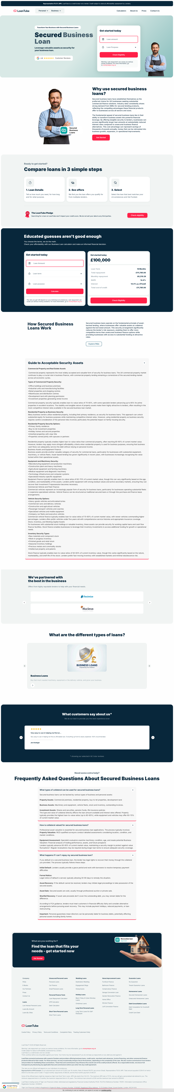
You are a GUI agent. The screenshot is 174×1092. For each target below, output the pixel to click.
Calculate (54, 291)
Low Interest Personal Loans (32, 1005)
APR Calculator (54, 1002)
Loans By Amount (28, 1009)
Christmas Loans (81, 1003)
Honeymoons (80, 989)
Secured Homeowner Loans (138, 995)
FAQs (24, 982)
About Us (134, 11)
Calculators (121, 11)
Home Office (106, 999)
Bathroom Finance (108, 985)
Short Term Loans (55, 1015)
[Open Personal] (47, 10)
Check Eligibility (119, 55)
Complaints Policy (66, 1032)
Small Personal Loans (56, 989)
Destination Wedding (82, 982)
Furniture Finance (108, 982)
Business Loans (39, 675)
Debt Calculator (54, 1005)
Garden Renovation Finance (111, 996)
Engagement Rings (82, 985)
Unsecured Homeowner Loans (139, 998)
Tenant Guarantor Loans (137, 985)
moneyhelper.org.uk (89, 1048)
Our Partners (27, 989)
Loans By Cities (28, 1012)
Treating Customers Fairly (81, 1032)
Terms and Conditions (51, 1032)
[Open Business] (60, 10)
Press (144, 11)
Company (26, 978)
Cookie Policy (26, 1032)
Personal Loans (54, 982)
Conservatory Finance (109, 989)
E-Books (25, 985)
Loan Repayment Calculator (58, 998)
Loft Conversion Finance (110, 1006)
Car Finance (53, 985)
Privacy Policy (37, 1032)
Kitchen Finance (107, 1003)
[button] (24, 602)
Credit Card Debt (134, 1012)
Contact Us (155, 11)
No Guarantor (133, 982)
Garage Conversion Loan (110, 992)
